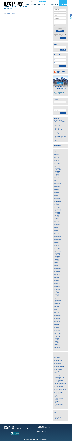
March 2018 (57, 282)
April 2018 (57, 280)
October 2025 (57, 168)
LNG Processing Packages (59, 377)
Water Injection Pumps (59, 404)
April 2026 (57, 159)
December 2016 (58, 300)
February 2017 (57, 298)
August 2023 (57, 203)
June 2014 (57, 341)
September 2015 (58, 319)
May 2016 (57, 309)
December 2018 (58, 268)
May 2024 (57, 190)
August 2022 (57, 213)
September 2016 (58, 304)
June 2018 (57, 277)
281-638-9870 (42, 1)
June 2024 (57, 189)
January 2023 (57, 207)
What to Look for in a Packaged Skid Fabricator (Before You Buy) (60, 139)
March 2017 (57, 297)
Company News (58, 358)
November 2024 (58, 183)
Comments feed (58, 417)
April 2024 (57, 192)
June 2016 (57, 307)
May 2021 (57, 228)
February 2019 (57, 265)
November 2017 (58, 286)
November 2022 (58, 210)
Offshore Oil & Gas (58, 384)
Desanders (57, 361)
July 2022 (57, 215)
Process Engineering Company (60, 389)
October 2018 (57, 271)
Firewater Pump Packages (59, 366)
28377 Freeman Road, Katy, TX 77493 (44, 427)
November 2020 (58, 236)
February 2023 (57, 206)
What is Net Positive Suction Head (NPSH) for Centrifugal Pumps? (60, 131)
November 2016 (58, 301)
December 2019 (58, 250)
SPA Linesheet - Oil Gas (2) (9, 10)
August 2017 (57, 291)
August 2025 (57, 171)
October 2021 (57, 224)
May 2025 (57, 174)
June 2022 (57, 216)
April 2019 (57, 262)
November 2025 (58, 166)
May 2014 (57, 342)
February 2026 (57, 162)
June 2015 (57, 324)
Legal (47, 439)
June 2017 (57, 294)
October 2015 (57, 318)
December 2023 (58, 198)
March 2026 (57, 160)
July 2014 (57, 339)
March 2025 (57, 177)
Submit (63, 38)
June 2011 (57, 348)
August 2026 (57, 152)
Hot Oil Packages (58, 374)
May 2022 (57, 218)
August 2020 (57, 241)
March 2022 (57, 221)
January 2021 (57, 233)
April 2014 (57, 344)
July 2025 (57, 172)
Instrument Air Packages (59, 375)
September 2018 (58, 272)
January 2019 (57, 266)
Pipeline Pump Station (59, 386)
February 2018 (57, 283)
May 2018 (57, 278)
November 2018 (58, 269)
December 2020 (58, 234)
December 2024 (58, 181)
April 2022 (57, 219)
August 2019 (57, 256)
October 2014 (57, 335)
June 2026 (57, 156)
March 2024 (57, 193)
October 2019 (57, 253)
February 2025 (57, 178)
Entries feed (57, 415)
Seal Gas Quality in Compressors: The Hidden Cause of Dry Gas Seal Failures (60, 135)
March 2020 (57, 245)
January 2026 (57, 163)
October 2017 (57, 288)
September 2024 (58, 186)
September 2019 (58, 254)
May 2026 (57, 157)
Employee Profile (58, 363)
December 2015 (58, 315)
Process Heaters (58, 390)
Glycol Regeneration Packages (60, 371)
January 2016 (57, 313)
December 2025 (58, 165)
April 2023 (57, 204)
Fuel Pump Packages (58, 369)
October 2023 (57, 200)
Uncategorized (57, 401)
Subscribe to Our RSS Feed (61, 72)
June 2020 (57, 242)
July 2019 (57, 257)
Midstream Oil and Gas (59, 380)
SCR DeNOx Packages (59, 398)
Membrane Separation (59, 378)
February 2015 (57, 330)
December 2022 (58, 209)
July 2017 (57, 292)
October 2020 (57, 237)
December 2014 (58, 333)
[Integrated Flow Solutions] (13, 3)
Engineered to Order (58, 365)
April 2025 (57, 175)
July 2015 (57, 322)
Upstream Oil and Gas (59, 402)
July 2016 (57, 306)
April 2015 (57, 327)
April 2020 (57, 244)
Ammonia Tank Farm (58, 355)
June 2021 (57, 227)
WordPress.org (58, 418)
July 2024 (57, 187)
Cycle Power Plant (58, 360)
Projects (56, 395)
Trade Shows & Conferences (60, 399)
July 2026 (57, 154)
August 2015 (57, 321)
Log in (56, 414)
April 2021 (57, 230)
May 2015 (57, 326)
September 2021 (58, 225)
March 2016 (57, 312)
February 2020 (57, 247)
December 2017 (58, 285)
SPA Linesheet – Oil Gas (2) (10, 13)
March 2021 (57, 231)
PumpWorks (57, 396)
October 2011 (57, 345)
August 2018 (57, 274)
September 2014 (58, 336)
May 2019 (57, 260)
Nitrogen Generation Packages (60, 383)
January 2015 (57, 332)
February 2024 (57, 195)
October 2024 (57, 184)
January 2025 (57, 180)
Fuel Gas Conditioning (59, 368)
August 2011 (57, 347)
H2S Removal (57, 372)
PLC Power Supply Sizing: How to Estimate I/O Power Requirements (60, 127)
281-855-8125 (39, 430)
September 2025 (58, 169)
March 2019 (57, 263)
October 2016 (57, 303)
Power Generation (58, 387)
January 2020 (57, 248)
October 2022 (57, 212)
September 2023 (58, 201)
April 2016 (57, 310)
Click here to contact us (41, 431)
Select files (60, 30)
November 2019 (58, 251)
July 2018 (57, 275)
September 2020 (58, 239)
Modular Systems (58, 381)
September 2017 (58, 289)
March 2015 (57, 329)
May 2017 (57, 295)
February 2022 (57, 222)
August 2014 (57, 338)
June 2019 (57, 259)
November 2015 (58, 316)
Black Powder (57, 357)
